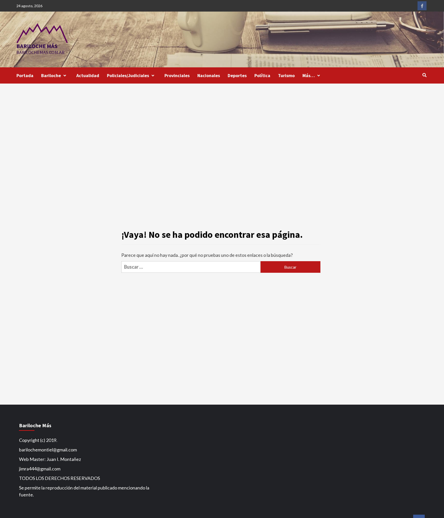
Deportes (237, 75)
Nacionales (208, 75)
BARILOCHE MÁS (37, 46)
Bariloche (51, 75)
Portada (24, 75)
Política (262, 75)
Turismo (286, 75)
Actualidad (87, 75)
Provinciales (177, 75)
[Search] (424, 75)
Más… (308, 75)
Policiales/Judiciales (128, 75)
